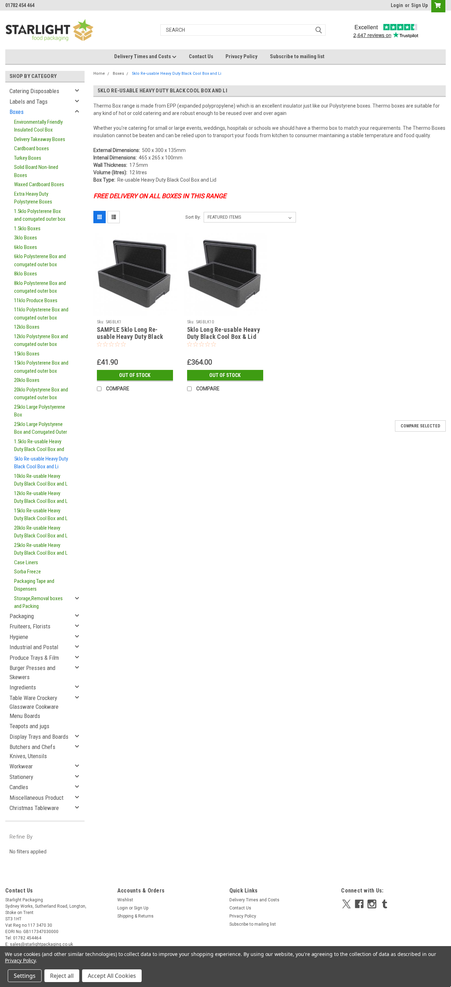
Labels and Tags (29, 101)
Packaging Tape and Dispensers (34, 585)
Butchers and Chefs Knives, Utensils (32, 751)
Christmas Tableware (34, 807)
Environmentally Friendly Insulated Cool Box (38, 126)
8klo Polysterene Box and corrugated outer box (40, 287)
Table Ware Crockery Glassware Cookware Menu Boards (34, 706)
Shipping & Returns (135, 916)
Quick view (135, 311)
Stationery (21, 776)
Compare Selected (420, 426)
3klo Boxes (25, 237)
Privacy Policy (242, 56)
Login (397, 5)
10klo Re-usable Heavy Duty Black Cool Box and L (41, 480)
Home (99, 73)
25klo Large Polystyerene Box (39, 411)
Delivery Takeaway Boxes (39, 139)
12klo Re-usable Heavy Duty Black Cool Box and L (41, 497)
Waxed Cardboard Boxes (39, 184)
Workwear (21, 766)
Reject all (62, 976)
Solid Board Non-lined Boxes (36, 171)
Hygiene (19, 636)
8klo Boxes (25, 273)
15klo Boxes (26, 354)
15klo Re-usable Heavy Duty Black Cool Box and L (41, 514)
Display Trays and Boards (39, 736)
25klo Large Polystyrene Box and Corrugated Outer (40, 428)
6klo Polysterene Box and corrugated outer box (40, 260)
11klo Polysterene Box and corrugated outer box (41, 313)
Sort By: (193, 217)
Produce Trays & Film (34, 657)
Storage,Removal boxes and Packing (38, 602)
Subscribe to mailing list (297, 56)
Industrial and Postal (34, 647)
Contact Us (201, 56)
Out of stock (134, 375)
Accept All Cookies (112, 976)
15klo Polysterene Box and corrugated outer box (41, 367)
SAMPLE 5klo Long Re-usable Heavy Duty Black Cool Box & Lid (130, 337)
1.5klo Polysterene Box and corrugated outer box (40, 215)
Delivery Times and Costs (143, 56)
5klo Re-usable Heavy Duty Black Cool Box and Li (41, 463)
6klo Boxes (25, 247)
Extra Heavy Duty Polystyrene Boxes (33, 198)
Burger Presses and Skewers (32, 672)
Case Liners (26, 562)
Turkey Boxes (27, 158)
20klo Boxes (26, 380)
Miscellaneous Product (36, 797)
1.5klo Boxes (27, 228)
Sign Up (419, 5)
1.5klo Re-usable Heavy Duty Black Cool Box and (39, 445)
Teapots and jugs (29, 726)
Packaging (22, 616)
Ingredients (23, 687)
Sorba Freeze (27, 571)
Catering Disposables (34, 91)
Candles (19, 787)
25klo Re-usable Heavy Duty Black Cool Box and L (41, 549)
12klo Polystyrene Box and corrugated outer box (41, 340)
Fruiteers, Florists (30, 626)
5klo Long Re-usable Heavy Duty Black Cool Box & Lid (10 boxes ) (223, 337)
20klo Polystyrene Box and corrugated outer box (41, 393)
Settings (25, 976)
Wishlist (125, 899)
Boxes (17, 111)
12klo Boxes (26, 327)
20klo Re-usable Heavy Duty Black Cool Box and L (41, 532)
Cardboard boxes (31, 148)
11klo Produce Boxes (35, 300)
